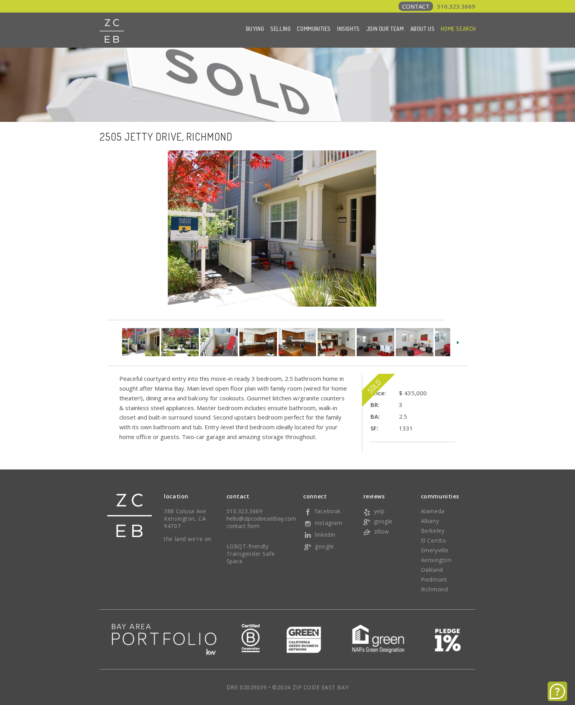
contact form (243, 526)
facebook (327, 511)
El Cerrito (433, 540)
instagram (328, 523)
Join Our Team (385, 28)
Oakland (432, 569)
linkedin (325, 534)
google (324, 546)
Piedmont (434, 579)
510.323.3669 (438, 6)
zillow (381, 531)
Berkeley (432, 530)
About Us (422, 28)
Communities (314, 28)
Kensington (436, 560)
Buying (255, 28)
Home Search (458, 28)
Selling (280, 28)
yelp (379, 511)
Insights (348, 28)
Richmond (434, 589)
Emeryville (435, 550)
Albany (430, 521)
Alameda (433, 511)
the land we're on (188, 539)
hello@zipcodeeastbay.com (261, 518)
